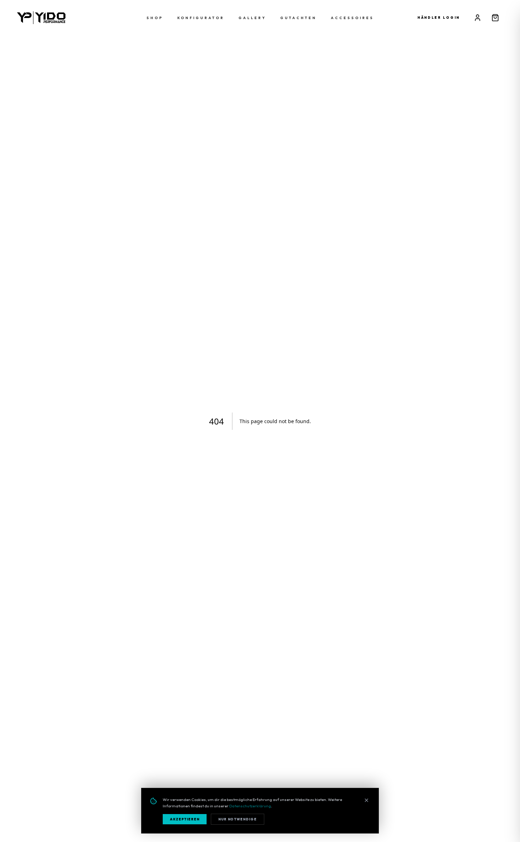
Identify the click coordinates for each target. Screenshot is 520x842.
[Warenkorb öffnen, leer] (495, 17)
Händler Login (438, 17)
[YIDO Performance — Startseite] (41, 17)
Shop (154, 18)
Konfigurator (200, 18)
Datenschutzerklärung (250, 805)
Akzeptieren (185, 819)
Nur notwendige (237, 819)
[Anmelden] (477, 17)
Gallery (252, 18)
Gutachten (298, 18)
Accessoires (352, 18)
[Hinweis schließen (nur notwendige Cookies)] (366, 800)
